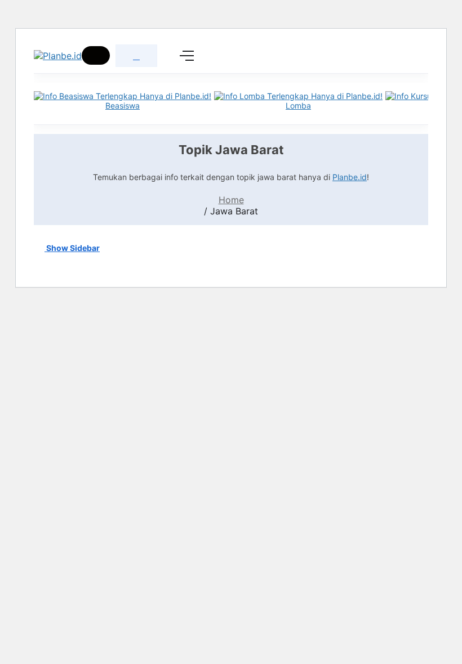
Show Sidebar (72, 248)
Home (231, 199)
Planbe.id (349, 177)
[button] (96, 55)
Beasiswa (122, 105)
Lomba (298, 105)
